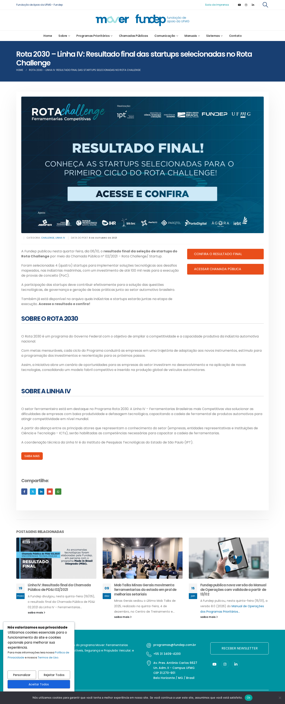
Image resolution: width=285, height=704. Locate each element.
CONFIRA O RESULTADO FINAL (218, 254)
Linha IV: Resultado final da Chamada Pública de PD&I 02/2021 (231, 587)
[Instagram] (246, 5)
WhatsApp (58, 491)
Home (47, 36)
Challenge (47, 237)
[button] (265, 5)
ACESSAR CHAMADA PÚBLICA (217, 269)
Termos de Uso (48, 657)
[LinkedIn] (253, 5)
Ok (249, 697)
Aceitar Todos (39, 684)
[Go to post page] (56, 558)
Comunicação (164, 36)
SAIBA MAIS (32, 456)
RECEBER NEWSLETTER (240, 648)
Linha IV (60, 237)
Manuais (190, 36)
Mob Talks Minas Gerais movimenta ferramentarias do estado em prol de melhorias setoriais (59, 590)
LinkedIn (41, 491)
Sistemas (213, 36)
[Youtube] (239, 5)
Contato (235, 36)
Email (50, 491)
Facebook (24, 491)
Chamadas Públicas (133, 36)
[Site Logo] (142, 20)
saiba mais (36, 617)
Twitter (33, 491)
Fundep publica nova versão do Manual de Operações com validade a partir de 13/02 (147, 590)
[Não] (280, 698)
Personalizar (21, 675)
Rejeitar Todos (54, 675)
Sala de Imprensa (217, 4)
